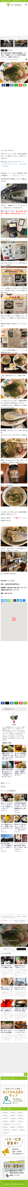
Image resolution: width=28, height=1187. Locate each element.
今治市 (11, 50)
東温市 (21, 1118)
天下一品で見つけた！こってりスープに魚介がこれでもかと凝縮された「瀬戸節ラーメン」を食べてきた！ (14, 921)
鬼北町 (21, 1112)
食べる (2, 37)
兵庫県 (13, 1112)
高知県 (6, 1121)
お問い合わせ (22, 1181)
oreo (14, 724)
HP (2, 596)
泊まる (19, 37)
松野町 (6, 1112)
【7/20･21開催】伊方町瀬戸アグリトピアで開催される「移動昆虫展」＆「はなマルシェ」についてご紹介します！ (14, 917)
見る (11, 37)
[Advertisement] (14, 22)
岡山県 (13, 1115)
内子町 (6, 1118)
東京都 (6, 1127)
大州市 (21, 1121)
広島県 (6, 1115)
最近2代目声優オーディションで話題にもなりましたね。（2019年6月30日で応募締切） (14, 164)
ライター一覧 (15, 1181)
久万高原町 (7, 1124)
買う (5, 37)
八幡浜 (14, 1118)
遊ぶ (8, 37)
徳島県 (13, 1127)
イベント (15, 37)
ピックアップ (16, 1124)
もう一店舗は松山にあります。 (17, 175)
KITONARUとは (7, 1181)
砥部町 (13, 1121)
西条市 (21, 1127)
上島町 (21, 1115)
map (6, 50)
